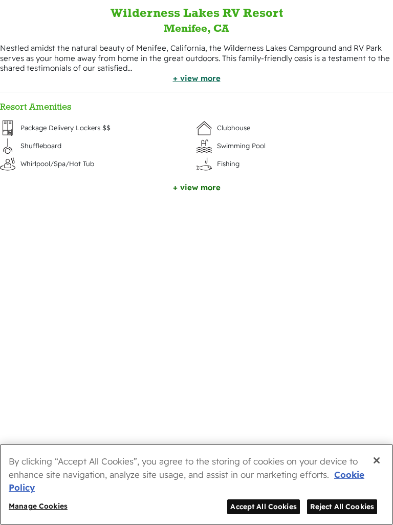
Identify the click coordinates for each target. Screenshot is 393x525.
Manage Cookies (38, 505)
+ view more (197, 78)
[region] (196, 484)
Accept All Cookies (263, 506)
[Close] (376, 460)
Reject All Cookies (342, 506)
